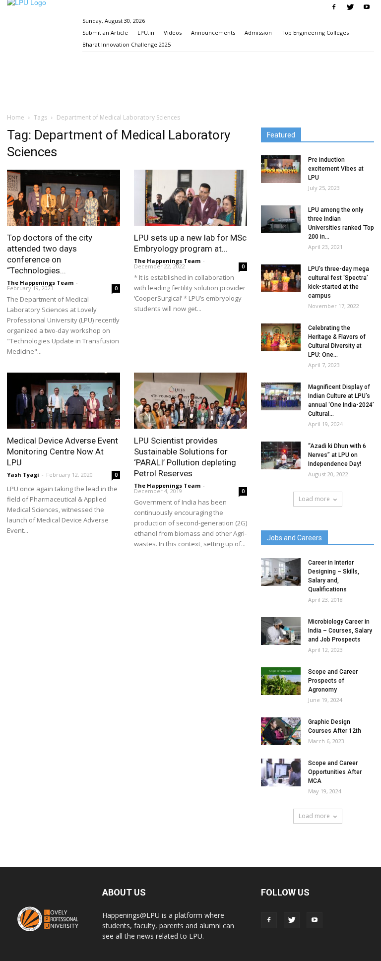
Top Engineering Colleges (315, 32)
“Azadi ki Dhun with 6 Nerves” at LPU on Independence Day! (337, 455)
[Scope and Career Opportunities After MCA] (281, 772)
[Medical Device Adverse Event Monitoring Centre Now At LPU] (63, 401)
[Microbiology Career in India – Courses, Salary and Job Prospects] (281, 631)
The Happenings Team (40, 282)
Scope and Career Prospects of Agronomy (333, 680)
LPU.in (145, 32)
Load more (314, 499)
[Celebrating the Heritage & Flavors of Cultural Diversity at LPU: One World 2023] (281, 337)
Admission (258, 32)
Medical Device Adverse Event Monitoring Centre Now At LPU (62, 451)
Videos (173, 32)
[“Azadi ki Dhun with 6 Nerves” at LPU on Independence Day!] (281, 455)
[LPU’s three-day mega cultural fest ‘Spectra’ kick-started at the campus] (281, 278)
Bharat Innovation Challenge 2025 (126, 44)
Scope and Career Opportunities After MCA (335, 772)
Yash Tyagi (23, 474)
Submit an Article (105, 32)
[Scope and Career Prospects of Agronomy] (281, 681)
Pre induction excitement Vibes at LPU (336, 168)
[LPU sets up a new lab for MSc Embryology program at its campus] (190, 198)
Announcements (213, 32)
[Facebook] (333, 7)
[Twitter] (350, 7)
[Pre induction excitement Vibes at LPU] (281, 169)
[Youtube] (366, 7)
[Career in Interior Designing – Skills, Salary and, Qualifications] (281, 572)
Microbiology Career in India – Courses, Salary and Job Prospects (340, 630)
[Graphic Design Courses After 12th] (281, 731)
